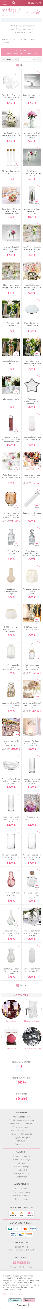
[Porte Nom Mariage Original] (11, 1036)
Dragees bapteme (21, 1188)
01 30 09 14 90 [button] (34, 3)
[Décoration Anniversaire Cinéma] (32, 1036)
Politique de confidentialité (21, 1123)
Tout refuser (29, 1300)
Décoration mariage (24, 26)
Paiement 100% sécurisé (21, 1134)
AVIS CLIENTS (22, 1257)
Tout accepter (15, 1300)
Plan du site (21, 1140)
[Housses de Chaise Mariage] (32, 1009)
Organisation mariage (21, 1156)
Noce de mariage (21, 1166)
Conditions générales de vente (21, 1120)
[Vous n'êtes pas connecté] (27, 13)
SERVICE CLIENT (21, 1242)
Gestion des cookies (21, 1127)
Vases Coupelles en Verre (18, 53)
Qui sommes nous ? (21, 1116)
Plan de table (21, 1170)
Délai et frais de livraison (21, 1130)
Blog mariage (21, 1176)
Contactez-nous (21, 1144)
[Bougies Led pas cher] (11, 1009)
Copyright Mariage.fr (21, 1137)
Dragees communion (21, 1192)
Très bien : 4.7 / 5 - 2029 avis (21, 1267)
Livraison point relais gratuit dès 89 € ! (21, 20)
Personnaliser (21, 1305)
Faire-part (21, 1163)
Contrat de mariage (21, 1159)
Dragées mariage (21, 1199)
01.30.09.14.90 (21, 1246)
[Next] (25, 65)
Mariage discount (21, 1173)
